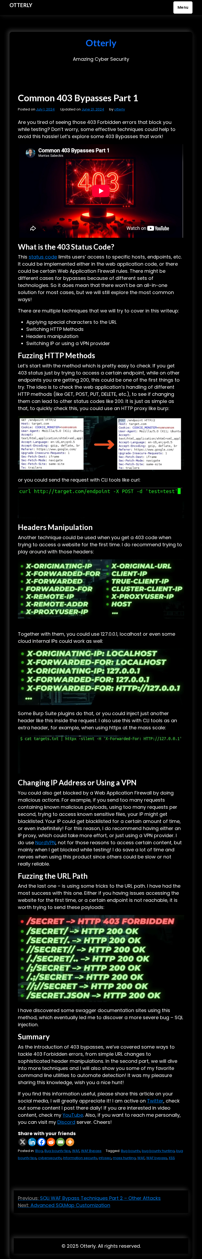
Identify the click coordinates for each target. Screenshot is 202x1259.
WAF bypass (156, 1157)
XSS (172, 1157)
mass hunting (124, 1157)
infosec (105, 1157)
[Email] (60, 1142)
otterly (119, 109)
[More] (70, 1142)
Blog (39, 1150)
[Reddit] (51, 1142)
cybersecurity (50, 1157)
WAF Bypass (91, 1150)
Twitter (155, 1101)
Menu (183, 7)
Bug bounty (130, 1150)
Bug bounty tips (57, 1150)
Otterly (20, 5)
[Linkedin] (32, 1142)
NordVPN (45, 842)
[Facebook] (41, 1142)
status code (43, 257)
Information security (80, 1157)
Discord (66, 1122)
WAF (75, 1150)
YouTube (73, 1115)
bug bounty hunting (158, 1150)
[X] (22, 1142)
